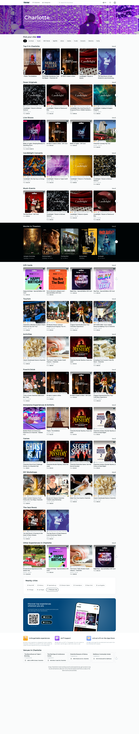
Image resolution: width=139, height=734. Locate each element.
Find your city (53, 589)
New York (90, 585)
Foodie (76, 41)
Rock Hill (31, 585)
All (25, 41)
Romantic (83, 41)
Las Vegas (41, 589)
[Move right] (116, 95)
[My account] (115, 3)
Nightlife (55, 41)
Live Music (31, 41)
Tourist (39, 41)
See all (114, 46)
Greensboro (78, 585)
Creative (69, 41)
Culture (62, 41)
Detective (91, 41)
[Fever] (26, 2)
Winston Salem (65, 585)
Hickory (41, 585)
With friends (46, 41)
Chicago (31, 589)
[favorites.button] (39, 50)
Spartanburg (52, 585)
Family (98, 41)
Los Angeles (101, 585)
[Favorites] (110, 3)
